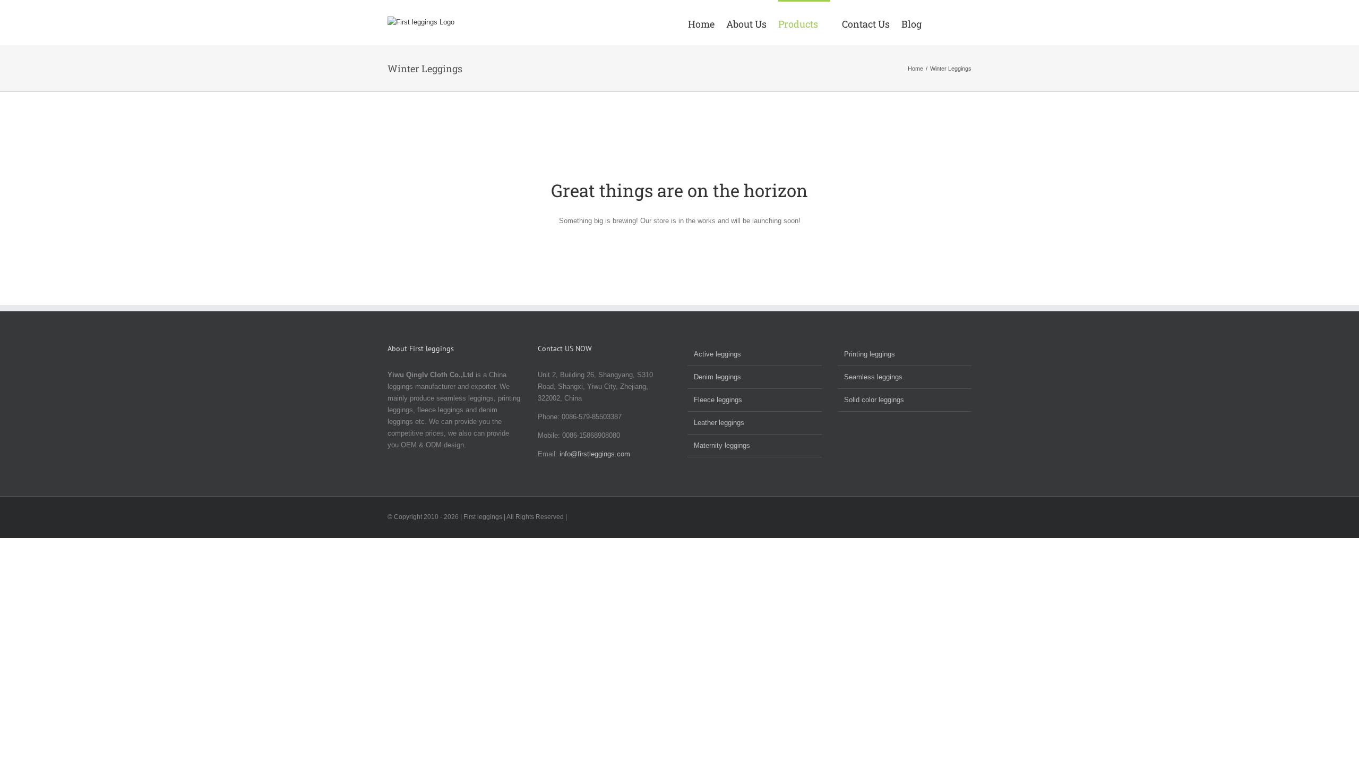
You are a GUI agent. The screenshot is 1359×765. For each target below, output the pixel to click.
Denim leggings (717, 377)
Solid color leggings (874, 400)
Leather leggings (719, 423)
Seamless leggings (873, 377)
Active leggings (717, 354)
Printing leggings (869, 354)
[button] (956, 23)
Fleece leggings (718, 400)
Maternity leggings (722, 445)
